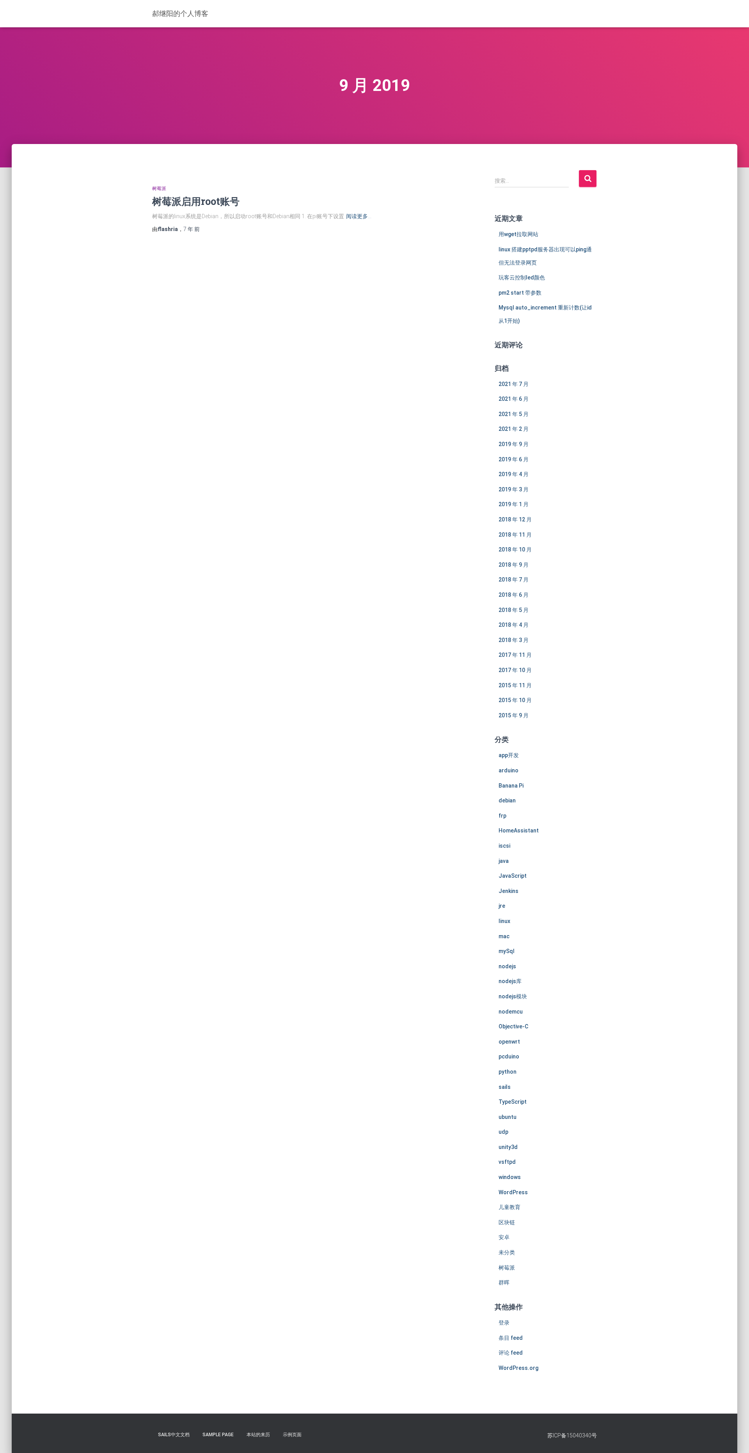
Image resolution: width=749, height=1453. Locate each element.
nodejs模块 (513, 996)
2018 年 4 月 (514, 625)
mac (504, 936)
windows (510, 1177)
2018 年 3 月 (514, 640)
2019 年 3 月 (514, 489)
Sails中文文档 (174, 1434)
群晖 (504, 1282)
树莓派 (159, 188)
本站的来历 (258, 1434)
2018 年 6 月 (514, 595)
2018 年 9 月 (514, 565)
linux (504, 921)
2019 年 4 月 (514, 474)
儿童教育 (509, 1207)
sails (505, 1087)
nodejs (507, 966)
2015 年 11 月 (515, 685)
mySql (507, 951)
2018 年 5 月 (514, 610)
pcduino (509, 1056)
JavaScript (513, 876)
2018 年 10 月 (515, 549)
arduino (508, 770)
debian (507, 800)
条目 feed (511, 1338)
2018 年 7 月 (514, 579)
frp (502, 816)
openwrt (509, 1042)
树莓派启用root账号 (196, 201)
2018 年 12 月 (515, 519)
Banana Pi (511, 786)
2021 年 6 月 (514, 399)
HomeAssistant (519, 830)
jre (502, 906)
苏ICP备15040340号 (572, 1435)
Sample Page (218, 1434)
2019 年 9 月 (514, 444)
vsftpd (507, 1162)
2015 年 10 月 (515, 700)
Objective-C (513, 1026)
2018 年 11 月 (515, 535)
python (507, 1072)
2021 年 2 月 (514, 429)
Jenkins (508, 891)
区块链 (507, 1222)
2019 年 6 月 (514, 459)
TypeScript (513, 1102)
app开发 (509, 755)
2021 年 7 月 (514, 384)
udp (503, 1132)
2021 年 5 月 (514, 414)
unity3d (508, 1147)
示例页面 (292, 1434)
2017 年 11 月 (515, 655)
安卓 (504, 1237)
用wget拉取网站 (518, 234)
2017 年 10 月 (515, 670)
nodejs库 (510, 981)
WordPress (513, 1192)
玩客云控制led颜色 (522, 277)
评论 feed (511, 1353)
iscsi (504, 846)
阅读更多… (358, 216)
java (504, 861)
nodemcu (511, 1011)
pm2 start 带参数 (520, 293)
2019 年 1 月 (514, 504)
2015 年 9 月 (514, 715)
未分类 (507, 1252)
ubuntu (507, 1117)
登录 (504, 1323)
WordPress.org (518, 1368)
